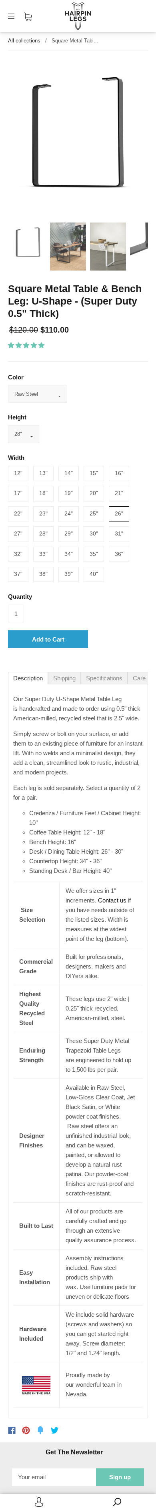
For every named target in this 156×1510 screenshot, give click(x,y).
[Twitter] (55, 1430)
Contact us (112, 900)
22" (18, 513)
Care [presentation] (139, 678)
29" (68, 533)
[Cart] (28, 15)
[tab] (28, 678)
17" (18, 493)
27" (18, 533)
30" (94, 533)
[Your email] (54, 1477)
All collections (24, 41)
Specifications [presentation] (104, 678)
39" (68, 574)
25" (94, 513)
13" (43, 473)
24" (68, 513)
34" (68, 554)
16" (119, 473)
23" (43, 513)
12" (18, 473)
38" (43, 574)
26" (119, 513)
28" (43, 533)
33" (43, 554)
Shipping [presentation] (64, 678)
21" (119, 493)
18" (43, 493)
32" (18, 554)
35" (94, 554)
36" (119, 554)
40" (94, 574)
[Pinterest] (26, 1430)
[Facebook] (12, 1430)
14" (68, 473)
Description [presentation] (28, 678)
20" (94, 493)
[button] (27, 345)
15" (94, 473)
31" (119, 533)
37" (18, 574)
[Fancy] (40, 1430)
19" (68, 493)
